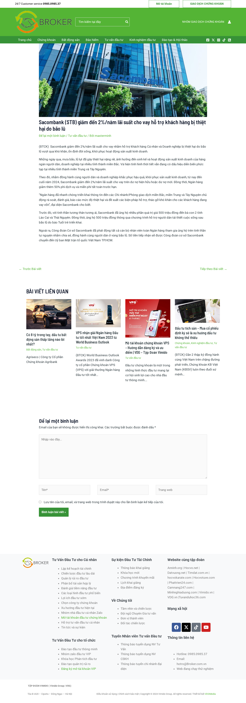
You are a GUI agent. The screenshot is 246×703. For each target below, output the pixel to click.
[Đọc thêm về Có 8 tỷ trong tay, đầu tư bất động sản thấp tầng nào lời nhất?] (48, 314)
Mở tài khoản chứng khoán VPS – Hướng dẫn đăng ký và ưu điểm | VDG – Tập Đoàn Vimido (147, 347)
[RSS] (229, 40)
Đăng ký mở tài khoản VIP (78, 669)
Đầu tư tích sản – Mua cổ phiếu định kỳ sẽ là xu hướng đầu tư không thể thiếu (196, 333)
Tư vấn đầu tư (114, 40)
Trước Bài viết (30, 269)
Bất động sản (71, 40)
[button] (164, 4)
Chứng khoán (46, 40)
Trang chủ (24, 40)
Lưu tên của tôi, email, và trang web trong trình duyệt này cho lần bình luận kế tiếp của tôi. (104, 502)
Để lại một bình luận (52, 136)
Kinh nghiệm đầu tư (142, 40)
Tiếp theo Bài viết (213, 269)
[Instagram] (218, 40)
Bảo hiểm (92, 40)
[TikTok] (224, 40)
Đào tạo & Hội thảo (174, 40)
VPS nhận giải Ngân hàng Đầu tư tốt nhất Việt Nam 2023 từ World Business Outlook (97, 337)
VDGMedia (210, 694)
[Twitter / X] (213, 40)
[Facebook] (207, 40)
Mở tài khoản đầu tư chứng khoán (84, 617)
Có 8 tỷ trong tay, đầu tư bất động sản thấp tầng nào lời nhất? (46, 339)
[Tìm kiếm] (127, 22)
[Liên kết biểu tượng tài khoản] (229, 22)
